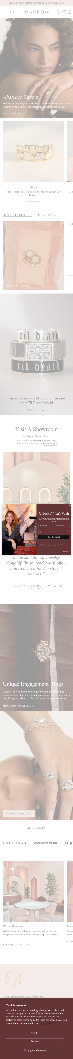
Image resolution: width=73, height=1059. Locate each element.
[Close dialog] (69, 506)
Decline (35, 1041)
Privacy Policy (45, 1023)
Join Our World (54, 537)
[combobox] (41, 532)
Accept (34, 1032)
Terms (63, 545)
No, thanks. (66, 551)
